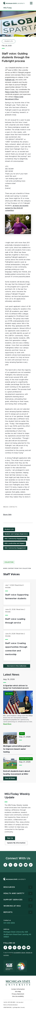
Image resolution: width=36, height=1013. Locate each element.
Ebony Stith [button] (7, 514)
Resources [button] (9, 887)
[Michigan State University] (14, 3)
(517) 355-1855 (11, 1002)
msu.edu (21, 1002)
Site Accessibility (18, 996)
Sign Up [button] (10, 838)
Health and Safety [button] (14, 893)
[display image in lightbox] (18, 224)
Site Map (18, 991)
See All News (10, 778)
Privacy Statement (18, 994)
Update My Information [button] (16, 843)
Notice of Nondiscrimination (11, 1004)
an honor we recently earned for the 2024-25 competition (16, 208)
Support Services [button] (13, 900)
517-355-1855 (9, 923)
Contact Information (18, 989)
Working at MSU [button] (12, 906)
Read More (7, 724)
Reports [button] (8, 912)
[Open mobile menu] (31, 3)
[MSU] (14, 881)
